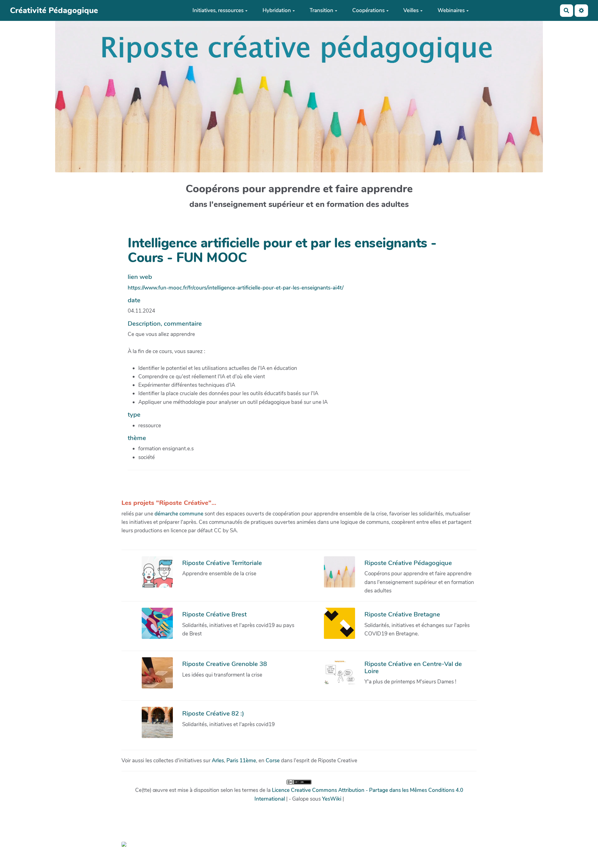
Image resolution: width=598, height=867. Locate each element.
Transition (321, 10)
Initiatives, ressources (218, 10)
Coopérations (368, 10)
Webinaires (451, 10)
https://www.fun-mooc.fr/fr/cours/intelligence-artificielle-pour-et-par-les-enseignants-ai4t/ (236, 287)
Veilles (411, 10)
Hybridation (277, 10)
